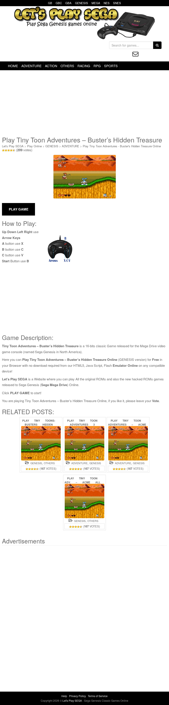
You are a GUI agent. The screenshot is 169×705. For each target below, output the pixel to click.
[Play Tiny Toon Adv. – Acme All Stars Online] (84, 501)
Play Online (34, 146)
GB (50, 3)
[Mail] (135, 54)
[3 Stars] (8, 150)
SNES (117, 3)
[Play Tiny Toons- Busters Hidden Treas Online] (41, 443)
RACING (83, 65)
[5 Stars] (14, 150)
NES (107, 3)
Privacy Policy (77, 696)
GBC (59, 3)
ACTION (51, 65)
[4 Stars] (11, 150)
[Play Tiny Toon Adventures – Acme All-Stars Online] (128, 443)
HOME (13, 65)
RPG (97, 65)
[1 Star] (3, 150)
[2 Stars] (6, 150)
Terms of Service (98, 696)
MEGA (96, 3)
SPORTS (111, 65)
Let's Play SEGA (13, 146)
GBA (68, 3)
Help (64, 696)
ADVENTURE (31, 65)
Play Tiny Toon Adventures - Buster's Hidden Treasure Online (122, 146)
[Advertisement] (84, 103)
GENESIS (81, 3)
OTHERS (67, 65)
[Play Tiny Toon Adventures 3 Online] (84, 443)
